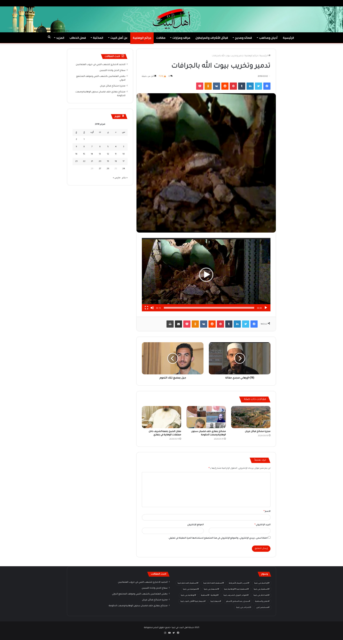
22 (84, 161)
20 (100, 161)
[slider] (209, 308)
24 (123, 169)
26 (108, 169)
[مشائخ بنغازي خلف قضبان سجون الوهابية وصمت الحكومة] (206, 417)
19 (108, 161)
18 (116, 161)
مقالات (160, 37)
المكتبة (98, 37)
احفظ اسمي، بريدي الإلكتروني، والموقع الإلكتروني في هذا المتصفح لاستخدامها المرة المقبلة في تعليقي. (218, 538)
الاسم (267, 511)
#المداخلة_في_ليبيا (261, 595)
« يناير (125, 178)
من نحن (305, 3)
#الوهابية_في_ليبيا (188, 595)
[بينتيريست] (233, 86)
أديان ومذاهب (268, 37)
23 (76, 161)
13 (100, 154)
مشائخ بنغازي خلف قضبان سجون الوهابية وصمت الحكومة (138, 606)
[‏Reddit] (224, 86)
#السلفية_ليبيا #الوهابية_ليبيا (236, 589)
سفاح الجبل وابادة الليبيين (112, 70)
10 (124, 154)
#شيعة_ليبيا (215, 601)
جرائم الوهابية (142, 37)
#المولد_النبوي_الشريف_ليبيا (235, 595)
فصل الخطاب (77, 37)
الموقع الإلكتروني (195, 525)
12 (108, 154)
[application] (206, 274)
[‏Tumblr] (241, 86)
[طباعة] (170, 324)
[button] (206, 275)
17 (124, 161)
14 (92, 154)
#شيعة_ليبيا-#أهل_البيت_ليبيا (192, 601)
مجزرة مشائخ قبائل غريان (257, 431)
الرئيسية (288, 37)
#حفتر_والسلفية (262, 601)
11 (115, 154)
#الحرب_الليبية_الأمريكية (239, 583)
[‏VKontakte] (216, 86)
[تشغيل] (266, 308)
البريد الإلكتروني (262, 525)
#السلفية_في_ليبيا (261, 589)
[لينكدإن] (250, 86)
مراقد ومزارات (181, 37)
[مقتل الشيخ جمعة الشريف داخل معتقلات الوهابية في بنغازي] (161, 417)
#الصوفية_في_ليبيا (191, 589)
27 (100, 169)
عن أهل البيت (119, 37)
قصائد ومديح (243, 37)
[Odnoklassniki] (208, 86)
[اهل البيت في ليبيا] (171, 19)
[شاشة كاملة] (146, 308)
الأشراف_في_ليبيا (243, 607)
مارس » (116, 178)
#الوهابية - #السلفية (209, 595)
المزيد (60, 37)
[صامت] (152, 308)
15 (84, 154)
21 (92, 161)
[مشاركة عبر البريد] (178, 324)
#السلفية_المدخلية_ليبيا (188, 583)
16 (76, 154)
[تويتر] (258, 86)
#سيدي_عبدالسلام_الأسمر (238, 601)
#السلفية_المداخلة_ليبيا (213, 583)
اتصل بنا (294, 3)
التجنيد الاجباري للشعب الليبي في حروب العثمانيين (100, 64)
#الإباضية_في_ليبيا (261, 583)
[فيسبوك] (266, 86)
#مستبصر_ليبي (262, 607)
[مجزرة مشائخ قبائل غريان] (250, 417)
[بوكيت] (199, 86)
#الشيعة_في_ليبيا (211, 589)
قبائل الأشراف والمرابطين (211, 37)
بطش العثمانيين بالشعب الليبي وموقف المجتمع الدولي (140, 594)
